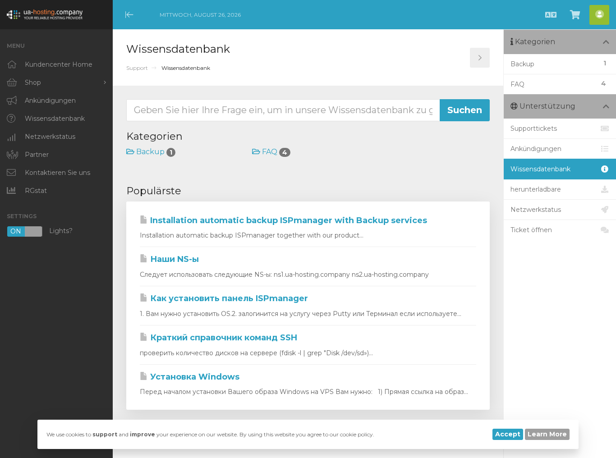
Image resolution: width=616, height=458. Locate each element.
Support (137, 67)
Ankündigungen (535, 149)
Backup (153, 151)
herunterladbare (535, 189)
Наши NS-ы (173, 259)
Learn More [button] (547, 434)
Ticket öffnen (531, 230)
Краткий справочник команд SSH (222, 338)
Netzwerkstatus (535, 210)
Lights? (41, 231)
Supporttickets (533, 128)
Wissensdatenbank (540, 169)
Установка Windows (193, 377)
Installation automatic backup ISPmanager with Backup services (287, 220)
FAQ (273, 151)
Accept (507, 434)
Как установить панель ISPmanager (228, 298)
